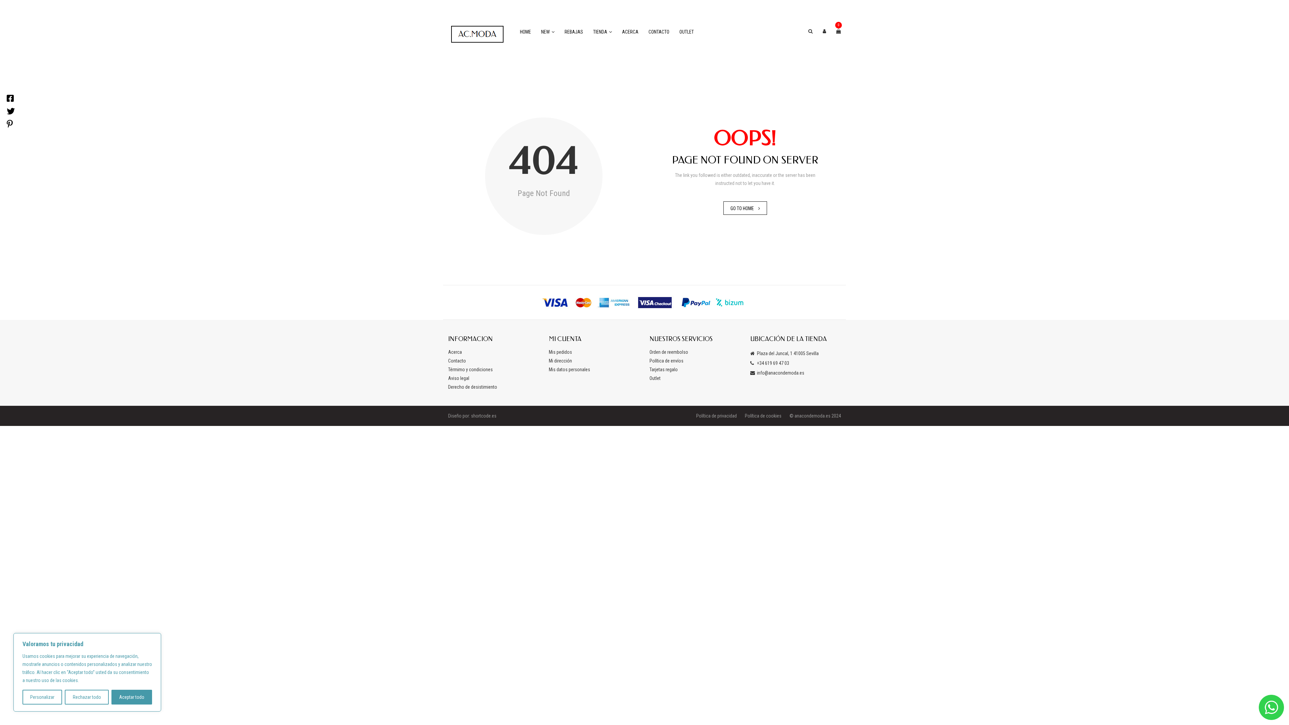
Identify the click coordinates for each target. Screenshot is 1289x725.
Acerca (630, 32)
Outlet (686, 32)
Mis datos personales (569, 369)
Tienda (600, 32)
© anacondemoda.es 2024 (815, 416)
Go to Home (742, 208)
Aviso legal (458, 378)
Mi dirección (560, 361)
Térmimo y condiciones (470, 369)
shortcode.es (483, 416)
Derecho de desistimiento (472, 387)
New (545, 32)
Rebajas (574, 32)
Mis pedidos (560, 352)
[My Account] (824, 31)
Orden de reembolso (669, 352)
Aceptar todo (131, 697)
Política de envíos (666, 361)
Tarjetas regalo (664, 369)
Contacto (659, 32)
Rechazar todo (87, 697)
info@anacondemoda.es (780, 373)
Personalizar (42, 697)
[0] (838, 31)
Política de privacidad (716, 416)
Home (525, 32)
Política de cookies (763, 416)
